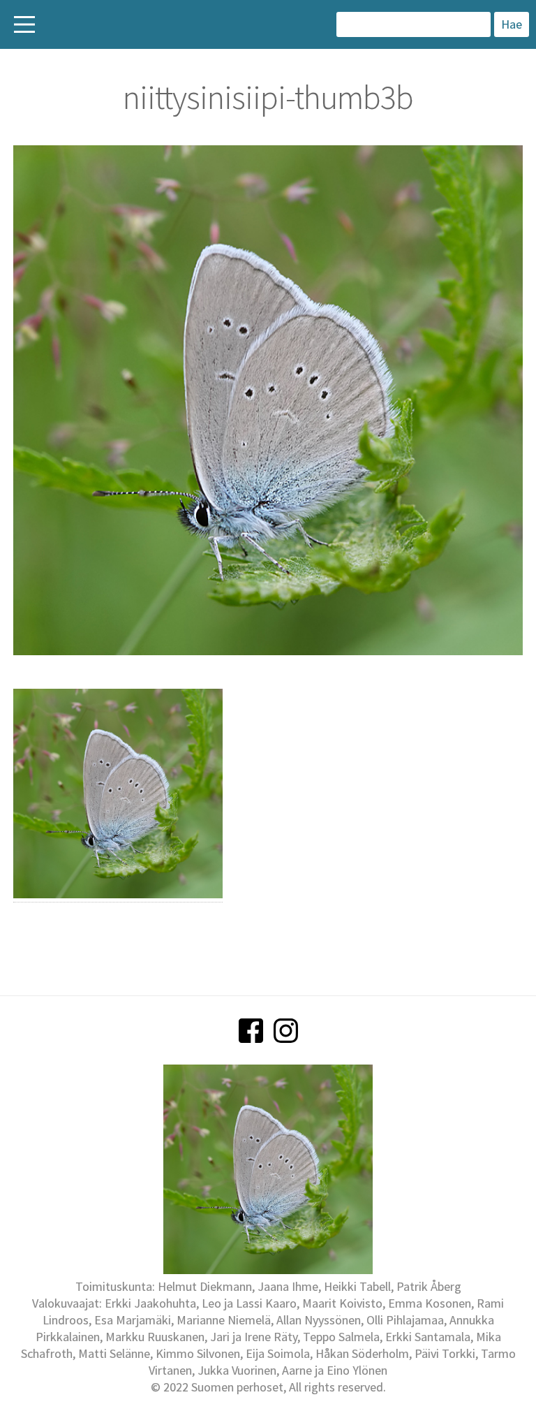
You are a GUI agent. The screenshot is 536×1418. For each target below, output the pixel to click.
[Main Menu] (24, 24)
